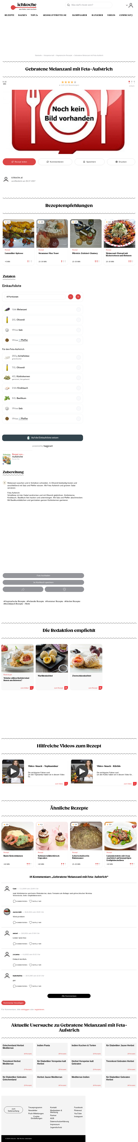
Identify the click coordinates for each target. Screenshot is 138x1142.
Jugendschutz (56, 1127)
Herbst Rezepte (73, 601)
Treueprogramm (35, 1107)
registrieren (39, 1009)
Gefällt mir (36, 901)
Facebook (78, 1107)
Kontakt (53, 1107)
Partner (53, 1115)
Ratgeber (97, 15)
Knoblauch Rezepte (14, 604)
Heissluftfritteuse (55, 15)
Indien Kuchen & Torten (84, 1045)
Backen (22, 15)
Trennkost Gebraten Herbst (120, 1061)
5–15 (4, 82)
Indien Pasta (43, 1045)
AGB (52, 1118)
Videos (111, 15)
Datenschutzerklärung (59, 1121)
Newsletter (32, 1110)
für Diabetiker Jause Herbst (120, 1045)
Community (126, 15)
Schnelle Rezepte (36, 601)
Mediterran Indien (80, 1077)
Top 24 (34, 15)
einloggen (25, 1009)
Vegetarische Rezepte (15, 601)
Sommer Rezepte (55, 601)
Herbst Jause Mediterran (49, 1077)
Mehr (27, 604)
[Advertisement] (69, 715)
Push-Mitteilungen (36, 1113)
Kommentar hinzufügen (13, 1003)
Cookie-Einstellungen (36, 1117)
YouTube (78, 1113)
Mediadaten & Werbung (56, 1111)
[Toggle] (129, 5)
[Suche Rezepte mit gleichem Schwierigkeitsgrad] (131, 82)
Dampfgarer (79, 15)
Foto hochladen (43, 575)
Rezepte (9, 15)
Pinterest (78, 1110)
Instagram (78, 1116)
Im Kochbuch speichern (43, 582)
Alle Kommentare (69, 996)
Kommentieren (21, 901)
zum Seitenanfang (13, 1110)
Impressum (55, 1124)
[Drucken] (64, 589)
